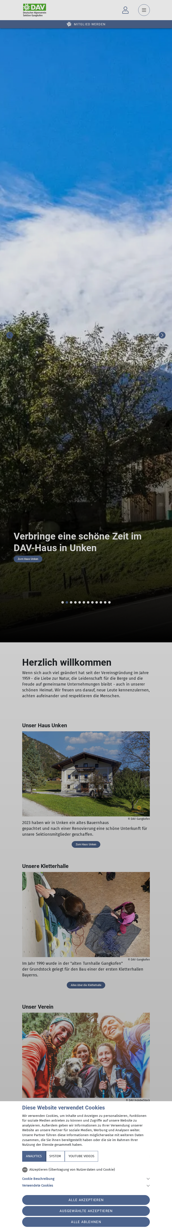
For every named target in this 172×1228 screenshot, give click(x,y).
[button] (86, 1178)
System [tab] (55, 1156)
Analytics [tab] (34, 1156)
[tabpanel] (86, 1176)
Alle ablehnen (86, 1222)
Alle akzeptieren (86, 1200)
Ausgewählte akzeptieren (86, 1211)
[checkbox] (86, 1169)
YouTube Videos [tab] (81, 1156)
